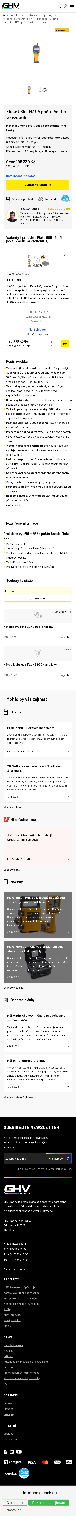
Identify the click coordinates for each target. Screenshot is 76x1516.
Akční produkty (12, 1314)
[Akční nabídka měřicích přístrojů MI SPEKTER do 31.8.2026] (38, 847)
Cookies (8, 1433)
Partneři (11, 1395)
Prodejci (8, 1408)
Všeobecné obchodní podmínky (22, 1378)
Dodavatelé (10, 1403)
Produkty (11, 1279)
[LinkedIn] (12, 1452)
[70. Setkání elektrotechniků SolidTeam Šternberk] (38, 781)
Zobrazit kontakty (14, 1269)
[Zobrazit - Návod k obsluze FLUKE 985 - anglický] (38, 653)
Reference (10, 1367)
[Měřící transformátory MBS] (38, 1073)
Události (17, 712)
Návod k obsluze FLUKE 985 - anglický (30, 664)
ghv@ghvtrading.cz (15, 1248)
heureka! (10, 1473)
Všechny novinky (13, 987)
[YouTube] (19, 1452)
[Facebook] (5, 1452)
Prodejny (9, 1414)
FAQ (6, 1383)
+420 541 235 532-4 (15, 1243)
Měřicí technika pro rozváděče (21, 1303)
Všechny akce (12, 869)
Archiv (7, 1325)
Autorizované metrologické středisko (26, 1361)
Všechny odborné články (18, 1097)
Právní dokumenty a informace (21, 1372)
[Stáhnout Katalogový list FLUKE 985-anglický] (67, 638)
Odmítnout (15, 1503)
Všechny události (14, 807)
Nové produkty (12, 1320)
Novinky (17, 882)
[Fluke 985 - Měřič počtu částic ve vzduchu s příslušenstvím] (38, 261)
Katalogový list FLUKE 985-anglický (28, 626)
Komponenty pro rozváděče (20, 1298)
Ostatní (10, 1426)
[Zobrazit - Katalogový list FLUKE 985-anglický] (38, 616)
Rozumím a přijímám (48, 1503)
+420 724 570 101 (59, 208)
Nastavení (14, 1510)
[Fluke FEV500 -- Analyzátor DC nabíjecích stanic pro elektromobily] (38, 962)
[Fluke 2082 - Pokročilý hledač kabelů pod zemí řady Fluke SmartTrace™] (38, 915)
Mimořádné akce (23, 819)
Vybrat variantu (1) (38, 185)
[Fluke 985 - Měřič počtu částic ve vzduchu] (36, 53)
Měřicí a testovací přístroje (19, 1287)
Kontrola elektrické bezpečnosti (22, 1292)
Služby (7, 1309)
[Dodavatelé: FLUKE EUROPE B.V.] (62, 30)
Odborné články (23, 1000)
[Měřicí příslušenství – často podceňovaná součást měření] (38, 1031)
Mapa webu (10, 1439)
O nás (8, 1337)
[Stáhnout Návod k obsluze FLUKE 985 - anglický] (67, 676)
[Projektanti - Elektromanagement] (38, 739)
